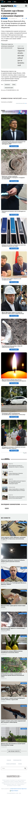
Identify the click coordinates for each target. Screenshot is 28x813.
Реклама (20, 763)
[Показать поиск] (25, 2)
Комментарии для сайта (21, 103)
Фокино (13, 84)
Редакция (9, 760)
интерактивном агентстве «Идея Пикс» (18, 788)
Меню (26, 6)
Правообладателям (17, 760)
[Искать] (25, 768)
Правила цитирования (11, 763)
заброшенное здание (9, 87)
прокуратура (7, 84)
